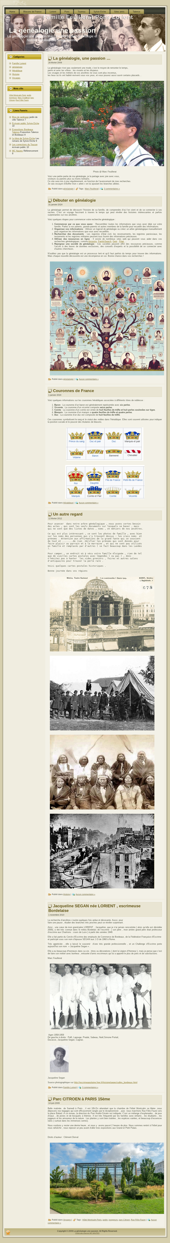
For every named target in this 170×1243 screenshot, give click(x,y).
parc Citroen (124, 1220)
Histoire (15, 74)
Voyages (16, 78)
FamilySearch (104, 241)
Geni (115, 241)
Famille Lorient (19, 63)
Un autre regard (68, 514)
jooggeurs (13, 98)
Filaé (121, 241)
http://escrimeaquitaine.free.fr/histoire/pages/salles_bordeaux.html (105, 1082)
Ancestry (92, 241)
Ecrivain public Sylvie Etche (25, 123)
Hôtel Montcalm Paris (17, 95)
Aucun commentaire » (89, 379)
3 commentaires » (112, 189)
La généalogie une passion (52, 30)
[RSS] (8, 1232)
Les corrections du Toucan (24, 144)
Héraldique (17, 70)
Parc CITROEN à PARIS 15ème (81, 1099)
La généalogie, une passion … (82, 58)
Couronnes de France (73, 390)
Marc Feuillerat (24, 98)
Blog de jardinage (20, 117)
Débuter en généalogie (74, 200)
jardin (29, 95)
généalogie (17, 67)
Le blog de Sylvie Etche (23, 138)
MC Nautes (17, 151)
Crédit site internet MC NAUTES (87, 1233)
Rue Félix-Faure (22, 100)
